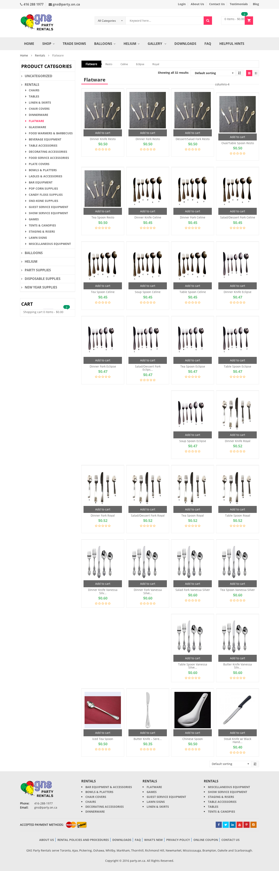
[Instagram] (253, 825)
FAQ (207, 43)
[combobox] (110, 21)
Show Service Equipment (48, 213)
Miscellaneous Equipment (50, 244)
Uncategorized (38, 76)
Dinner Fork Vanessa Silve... (148, 591)
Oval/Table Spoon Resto (237, 143)
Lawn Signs (38, 238)
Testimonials (239, 4)
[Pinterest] (246, 825)
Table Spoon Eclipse (237, 366)
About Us (197, 4)
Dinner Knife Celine (147, 217)
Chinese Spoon (192, 738)
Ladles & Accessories (45, 176)
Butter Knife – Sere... (148, 738)
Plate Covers (39, 164)
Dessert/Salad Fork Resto (193, 138)
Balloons (103, 43)
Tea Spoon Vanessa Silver (237, 589)
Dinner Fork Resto (148, 138)
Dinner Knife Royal (237, 440)
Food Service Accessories (49, 158)
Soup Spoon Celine (148, 291)
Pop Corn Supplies (43, 188)
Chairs (34, 90)
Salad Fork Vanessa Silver (192, 589)
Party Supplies (38, 270)
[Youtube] (239, 825)
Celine (124, 64)
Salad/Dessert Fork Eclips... (148, 368)
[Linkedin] (232, 825)
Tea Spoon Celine (103, 291)
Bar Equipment (40, 182)
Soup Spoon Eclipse (192, 440)
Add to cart (102, 133)
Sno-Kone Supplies (43, 201)
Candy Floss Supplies (46, 195)
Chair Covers (39, 109)
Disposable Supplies (42, 278)
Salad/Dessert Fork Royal (148, 515)
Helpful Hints (231, 43)
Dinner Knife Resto (103, 138)
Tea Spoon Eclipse (192, 366)
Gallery (155, 43)
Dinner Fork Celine (192, 217)
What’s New (153, 840)
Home (29, 43)
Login (182, 4)
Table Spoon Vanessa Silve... (192, 666)
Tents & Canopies (42, 225)
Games (34, 219)
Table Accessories (43, 145)
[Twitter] (225, 825)
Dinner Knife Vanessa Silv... (102, 591)
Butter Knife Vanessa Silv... (237, 666)
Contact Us (217, 4)
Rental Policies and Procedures (83, 840)
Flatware (91, 64)
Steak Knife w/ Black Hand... (237, 740)
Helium (130, 43)
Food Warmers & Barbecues (51, 133)
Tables (34, 96)
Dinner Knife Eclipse (237, 291)
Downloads (185, 43)
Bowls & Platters (43, 170)
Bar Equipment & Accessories (108, 787)
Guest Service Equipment (48, 207)
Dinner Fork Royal (103, 515)
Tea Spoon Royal (192, 515)
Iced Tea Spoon (102, 738)
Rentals (40, 55)
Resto (108, 64)
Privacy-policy (178, 840)
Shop (46, 43)
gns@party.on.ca (66, 4)
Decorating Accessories (48, 152)
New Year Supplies (41, 287)
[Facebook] (218, 825)
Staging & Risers (42, 231)
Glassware (37, 127)
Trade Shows (74, 43)
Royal (155, 64)
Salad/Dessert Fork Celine (237, 217)
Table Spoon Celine (193, 291)
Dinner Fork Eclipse (103, 366)
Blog (256, 4)
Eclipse (140, 64)
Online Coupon (205, 840)
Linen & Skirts (40, 102)
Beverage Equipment (45, 139)
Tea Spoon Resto (103, 217)
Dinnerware (38, 115)
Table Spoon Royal (237, 515)
